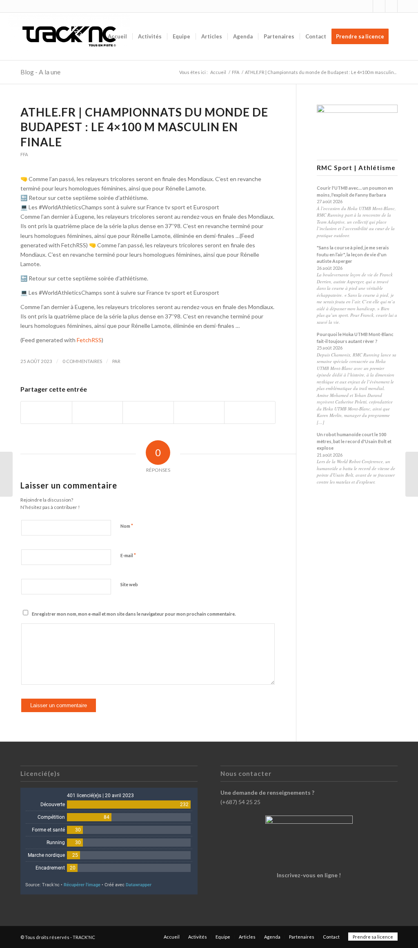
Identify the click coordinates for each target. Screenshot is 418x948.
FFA (24, 154)
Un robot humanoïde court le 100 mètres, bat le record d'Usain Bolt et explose (354, 441)
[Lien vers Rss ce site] (391, 6)
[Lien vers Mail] (404, 6)
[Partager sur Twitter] (97, 412)
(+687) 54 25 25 (240, 801)
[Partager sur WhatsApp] (148, 412)
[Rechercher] (402, 36)
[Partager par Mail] (250, 412)
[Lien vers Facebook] (379, 6)
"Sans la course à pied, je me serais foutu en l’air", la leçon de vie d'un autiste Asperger (353, 254)
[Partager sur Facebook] (46, 412)
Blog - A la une (40, 72)
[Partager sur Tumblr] (199, 412)
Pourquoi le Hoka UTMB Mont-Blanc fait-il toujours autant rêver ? (355, 338)
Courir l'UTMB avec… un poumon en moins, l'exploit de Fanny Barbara (355, 191)
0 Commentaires (82, 361)
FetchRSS (89, 339)
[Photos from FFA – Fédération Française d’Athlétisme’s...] (6, 474)
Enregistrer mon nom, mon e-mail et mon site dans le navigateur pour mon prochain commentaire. (134, 613)
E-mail (128, 555)
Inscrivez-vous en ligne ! (309, 875)
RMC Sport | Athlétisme (356, 167)
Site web (129, 584)
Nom (126, 525)
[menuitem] (117, 36)
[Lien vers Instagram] (367, 6)
